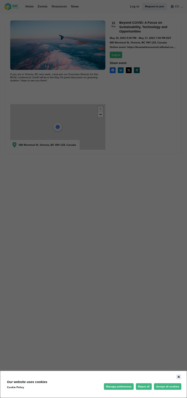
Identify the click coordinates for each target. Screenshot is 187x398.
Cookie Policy (15, 387)
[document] (93, 384)
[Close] (178, 376)
